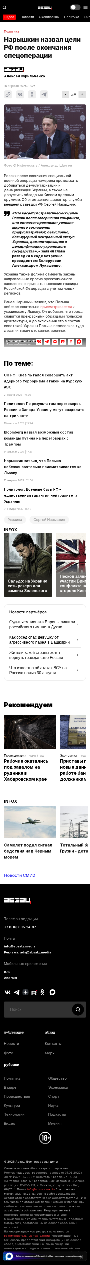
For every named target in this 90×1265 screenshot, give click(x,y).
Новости (27, 17)
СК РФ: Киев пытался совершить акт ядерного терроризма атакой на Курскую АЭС (43, 381)
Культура (12, 1105)
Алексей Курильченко (24, 76)
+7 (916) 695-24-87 (20, 927)
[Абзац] (45, 8)
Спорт (53, 1096)
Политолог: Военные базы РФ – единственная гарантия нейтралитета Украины (41, 495)
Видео (9, 17)
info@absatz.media (20, 946)
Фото (8, 1053)
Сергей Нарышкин (49, 519)
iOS (7, 972)
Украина (15, 519)
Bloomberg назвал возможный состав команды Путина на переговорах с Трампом (38, 438)
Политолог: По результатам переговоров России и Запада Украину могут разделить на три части (44, 409)
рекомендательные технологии (27, 1235)
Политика (71, 17)
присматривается (56, 307)
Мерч (49, 1053)
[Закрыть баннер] (81, 1256)
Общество (57, 1078)
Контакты (53, 1043)
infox (11, 529)
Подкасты (57, 1114)
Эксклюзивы (49, 17)
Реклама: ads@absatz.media (27, 952)
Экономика (68, 755)
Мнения (55, 1123)
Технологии (14, 1114)
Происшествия (15, 755)
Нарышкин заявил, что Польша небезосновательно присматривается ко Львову (43, 467)
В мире (10, 1087)
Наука (53, 1105)
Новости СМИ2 (19, 875)
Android (10, 978)
